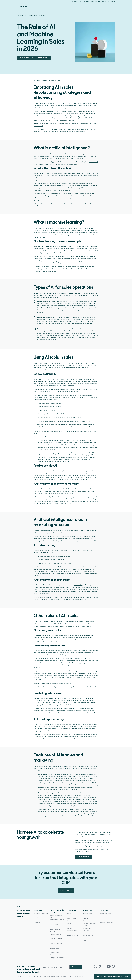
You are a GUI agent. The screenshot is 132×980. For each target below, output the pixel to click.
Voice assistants (43, 453)
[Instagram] (113, 966)
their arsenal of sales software (71, 103)
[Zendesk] (18, 908)
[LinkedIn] (104, 966)
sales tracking (78, 585)
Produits (44, 6)
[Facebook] (99, 966)
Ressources (94, 6)
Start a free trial (83, 857)
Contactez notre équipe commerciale (114, 976)
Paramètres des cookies (61, 976)
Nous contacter (107, 6)
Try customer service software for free (34, 58)
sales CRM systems (48, 111)
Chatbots (41, 440)
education (47, 164)
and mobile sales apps (45, 114)
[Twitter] (95, 966)
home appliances (57, 164)
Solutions (69, 6)
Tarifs (57, 6)
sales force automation (80, 111)
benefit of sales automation (65, 256)
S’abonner (75, 967)
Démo (82, 6)
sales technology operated (57, 246)
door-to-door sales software (63, 111)
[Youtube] (109, 966)
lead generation (40, 497)
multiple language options (55, 431)
